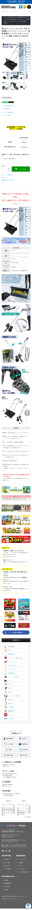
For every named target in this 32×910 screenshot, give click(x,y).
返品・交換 (6, 862)
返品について (5, 177)
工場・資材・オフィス (12, 17)
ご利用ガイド (7, 859)
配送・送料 (6, 865)
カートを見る (22, 868)
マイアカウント (22, 859)
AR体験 (6, 889)
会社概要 (6, 880)
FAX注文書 (6, 886)
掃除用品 (20, 17)
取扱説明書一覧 (7, 883)
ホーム (5, 17)
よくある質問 (7, 868)
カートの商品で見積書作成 (16, 632)
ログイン (21, 865)
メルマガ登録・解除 (23, 872)
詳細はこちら (8, 738)
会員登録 (21, 862)
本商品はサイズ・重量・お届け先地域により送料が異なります (16, 155)
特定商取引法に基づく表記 (8, 180)
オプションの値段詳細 (7, 174)
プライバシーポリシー (22, 896)
